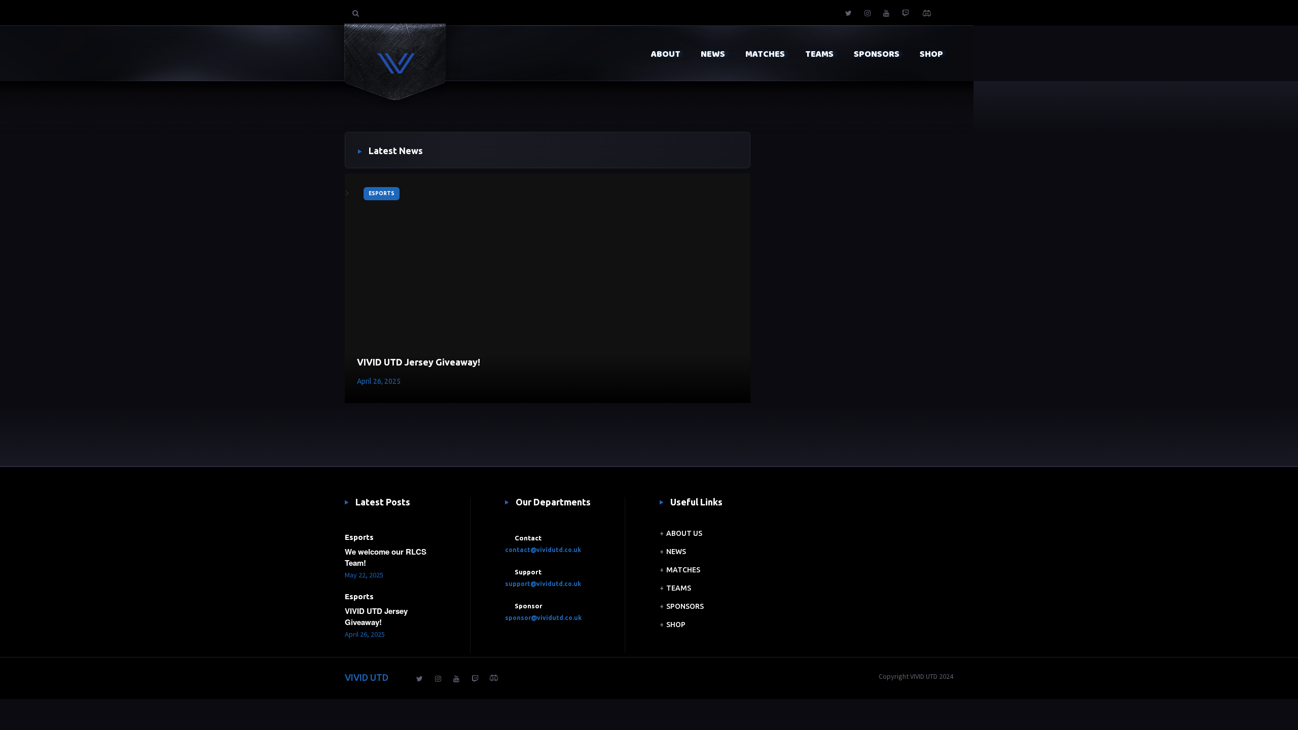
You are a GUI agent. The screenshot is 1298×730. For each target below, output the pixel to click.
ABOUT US (684, 533)
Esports (381, 193)
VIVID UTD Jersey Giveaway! (418, 362)
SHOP (676, 624)
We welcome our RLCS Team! (385, 557)
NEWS (676, 552)
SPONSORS (685, 606)
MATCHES (683, 570)
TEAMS (678, 588)
